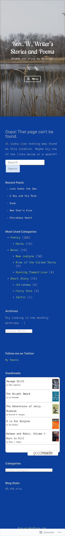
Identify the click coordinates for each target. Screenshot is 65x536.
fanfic (21, 297)
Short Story (19, 278)
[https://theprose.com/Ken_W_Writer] (36, 68)
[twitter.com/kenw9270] (28, 68)
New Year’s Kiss (21, 210)
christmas (23, 284)
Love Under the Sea (23, 188)
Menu (34, 78)
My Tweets (12, 360)
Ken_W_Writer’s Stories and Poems (32, 47)
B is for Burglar (18, 421)
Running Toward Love (32, 272)
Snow (13, 203)
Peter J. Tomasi (15, 442)
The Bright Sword (18, 393)
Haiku (20, 243)
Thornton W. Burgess (17, 415)
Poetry (15, 237)
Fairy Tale (24, 290)
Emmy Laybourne (14, 385)
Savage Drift (15, 381)
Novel (14, 249)
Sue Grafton (13, 425)
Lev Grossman (14, 397)
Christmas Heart (21, 217)
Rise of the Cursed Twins (36, 262)
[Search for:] (25, 162)
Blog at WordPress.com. (32, 528)
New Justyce (25, 256)
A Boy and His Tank (23, 195)
